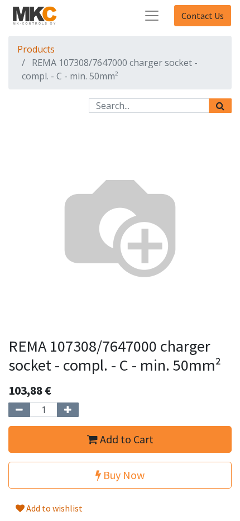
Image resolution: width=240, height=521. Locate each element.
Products (36, 49)
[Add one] (68, 409)
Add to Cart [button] (125, 439)
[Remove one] (19, 409)
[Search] (220, 105)
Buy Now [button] (123, 475)
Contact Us (202, 15)
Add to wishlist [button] (54, 508)
